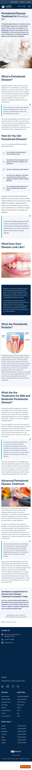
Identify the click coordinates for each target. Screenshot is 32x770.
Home (3, 622)
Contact (28, 2)
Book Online (25, 766)
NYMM (18, 755)
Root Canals (4, 705)
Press (18, 716)
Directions (3, 677)
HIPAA (18, 710)
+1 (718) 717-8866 (9, 639)
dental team (5, 30)
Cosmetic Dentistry (6, 710)
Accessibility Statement (23, 696)
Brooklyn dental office (20, 604)
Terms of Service (21, 702)
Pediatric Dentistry (5, 699)
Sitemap (19, 707)
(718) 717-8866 (22, 6)
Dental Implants (14, 2)
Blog (18, 713)
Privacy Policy (20, 705)
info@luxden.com (8, 642)
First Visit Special (5, 716)
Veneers (3, 713)
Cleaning (22, 2)
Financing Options (21, 699)
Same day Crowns (5, 702)
